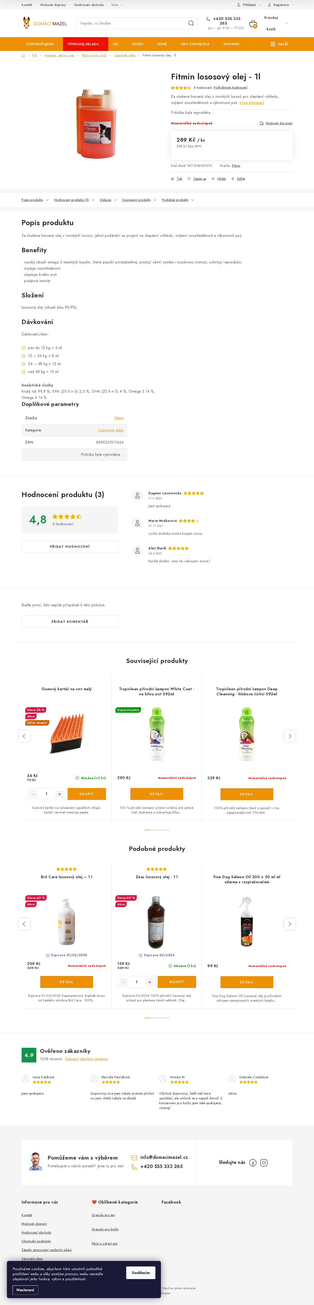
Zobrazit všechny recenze (86, 1059)
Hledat (191, 23)
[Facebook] (253, 1162)
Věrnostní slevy (32, 1258)
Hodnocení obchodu (89, 5)
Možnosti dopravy (53, 5)
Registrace (281, 5)
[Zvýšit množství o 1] (59, 794)
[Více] (279, 44)
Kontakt (27, 5)
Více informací (252, 102)
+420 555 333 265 (226, 21)
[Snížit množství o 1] (33, 794)
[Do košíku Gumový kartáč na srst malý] (87, 794)
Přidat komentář (69, 621)
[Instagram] (264, 1162)
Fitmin (236, 165)
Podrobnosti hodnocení (231, 87)
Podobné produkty (175, 200)
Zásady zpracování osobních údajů (46, 1250)
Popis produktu (32, 200)
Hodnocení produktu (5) (71, 200)
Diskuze (105, 200)
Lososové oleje (111, 430)
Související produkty (136, 200)
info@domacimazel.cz (164, 1157)
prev (24, 736)
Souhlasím (141, 1272)
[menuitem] (42, 44)
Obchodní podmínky (36, 1241)
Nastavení (25, 1290)
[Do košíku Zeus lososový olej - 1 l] (177, 982)
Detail (156, 794)
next (289, 736)
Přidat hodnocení (70, 546)
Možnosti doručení (279, 123)
